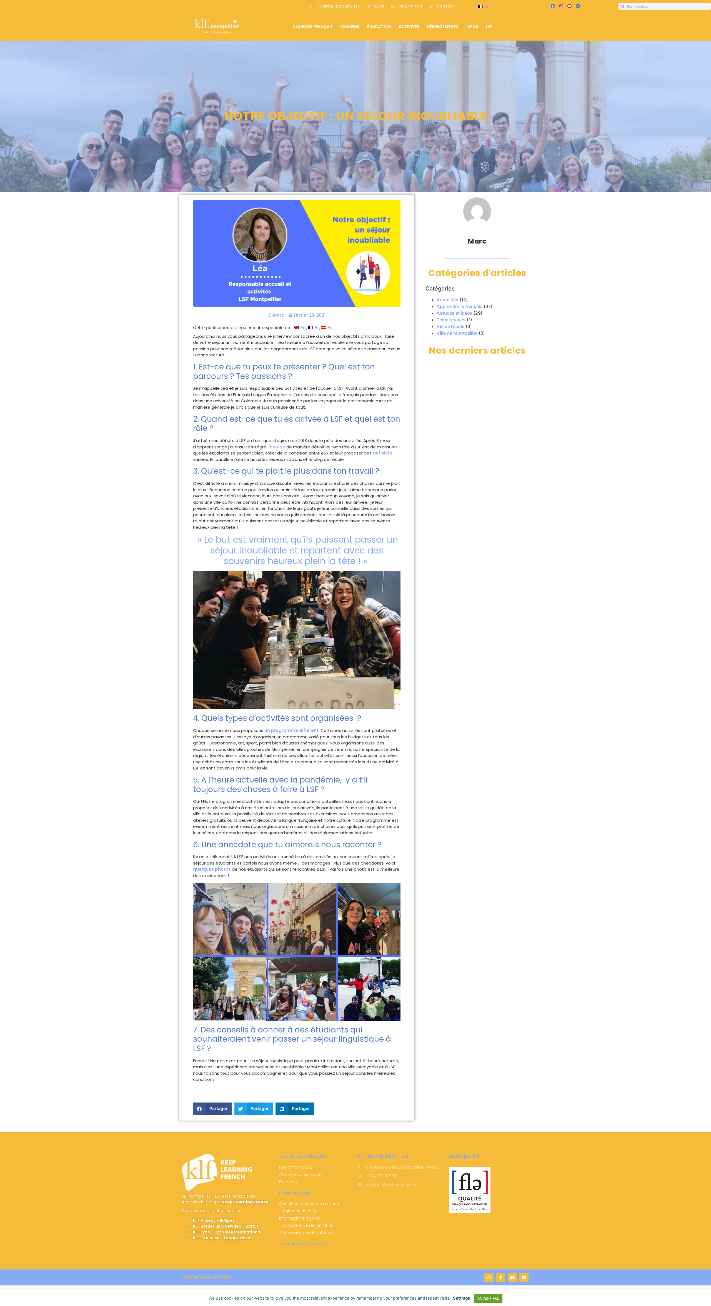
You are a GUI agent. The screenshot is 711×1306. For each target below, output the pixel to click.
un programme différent (291, 730)
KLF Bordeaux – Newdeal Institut (226, 1226)
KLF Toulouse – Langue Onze (221, 1238)
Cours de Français (313, 26)
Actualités (447, 299)
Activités (409, 26)
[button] (212, 1109)
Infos (472, 26)
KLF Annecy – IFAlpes (214, 1220)
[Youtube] (512, 1277)
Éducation (379, 26)
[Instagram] (489, 1277)
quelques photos (212, 869)
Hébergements (443, 26)
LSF (489, 26)
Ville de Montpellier (457, 333)
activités (382, 453)
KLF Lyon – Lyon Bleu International (227, 1232)
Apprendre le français (459, 306)
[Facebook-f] (500, 1277)
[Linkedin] (524, 1277)
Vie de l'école (450, 326)
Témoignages (451, 319)
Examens (350, 26)
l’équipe (276, 447)
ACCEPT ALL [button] (488, 1298)
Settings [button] (461, 1298)
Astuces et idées (454, 313)
